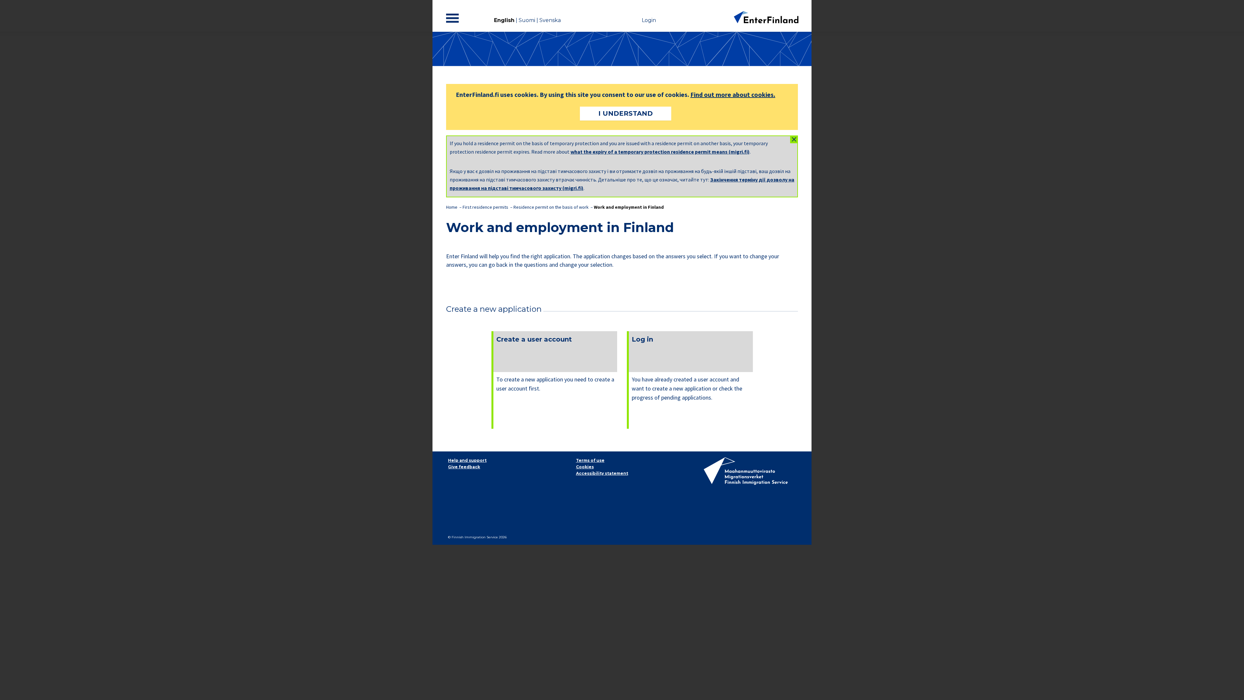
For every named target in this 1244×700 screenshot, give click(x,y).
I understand (625, 113)
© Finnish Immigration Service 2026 (477, 537)
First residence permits (485, 207)
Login (649, 20)
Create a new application (494, 309)
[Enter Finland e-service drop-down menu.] (453, 18)
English (504, 20)
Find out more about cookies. (732, 94)
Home (451, 207)
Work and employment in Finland (629, 207)
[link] (554, 380)
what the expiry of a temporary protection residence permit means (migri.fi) (660, 151)
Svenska (550, 20)
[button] (794, 139)
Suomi (527, 20)
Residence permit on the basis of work (551, 207)
